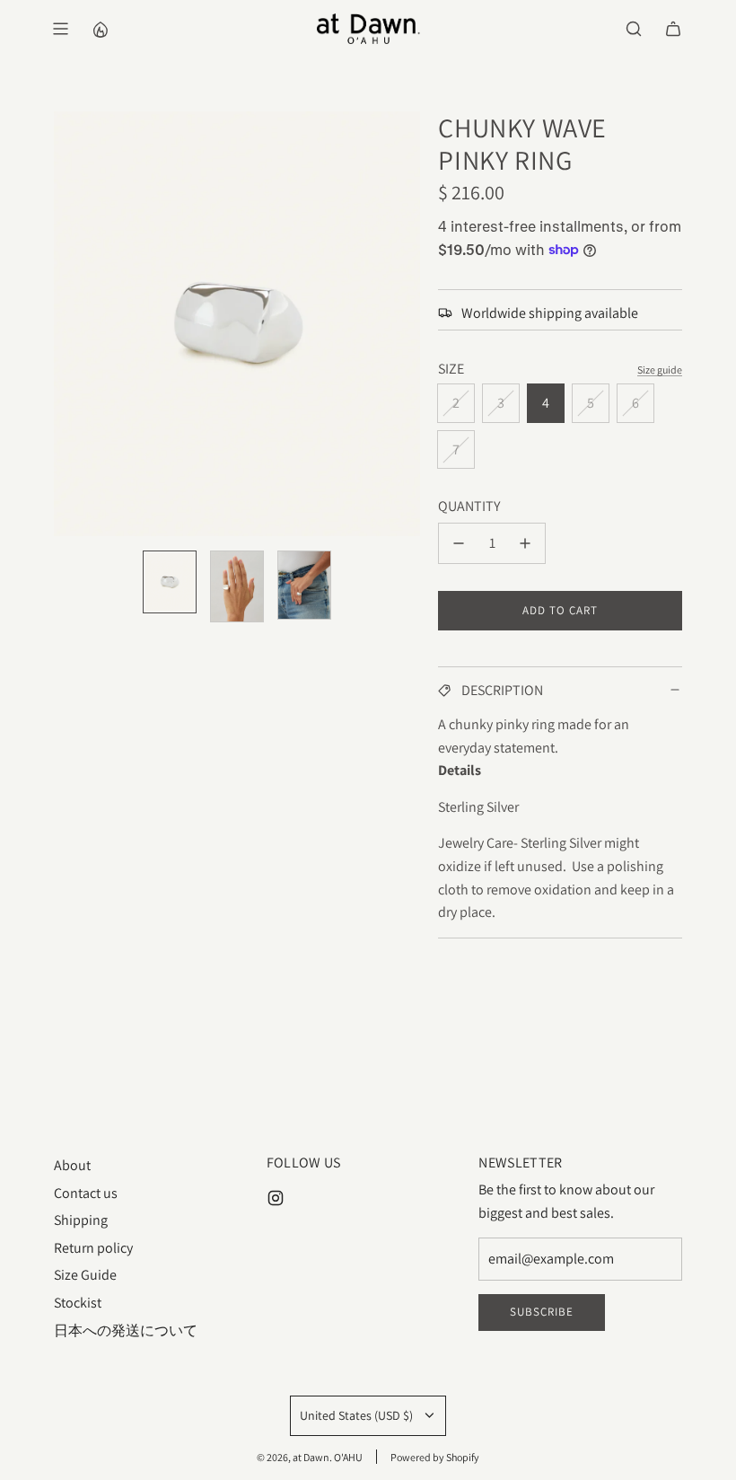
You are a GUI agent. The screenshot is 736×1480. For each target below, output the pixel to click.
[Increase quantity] (525, 543)
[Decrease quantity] (458, 543)
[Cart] (673, 28)
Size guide (659, 369)
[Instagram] (275, 1198)
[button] (68, 324)
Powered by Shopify (434, 1457)
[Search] (633, 28)
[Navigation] (60, 28)
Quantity (469, 506)
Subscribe (542, 1311)
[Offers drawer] (99, 28)
